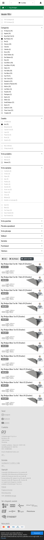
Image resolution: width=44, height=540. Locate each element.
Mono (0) (6, 207)
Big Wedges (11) (8, 39)
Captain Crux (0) (8, 129)
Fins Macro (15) (8, 73)
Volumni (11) (7, 162)
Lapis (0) (6, 132)
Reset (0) (6, 137)
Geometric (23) (8, 81)
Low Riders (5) (8, 89)
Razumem (37, 533)
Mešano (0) (7, 197)
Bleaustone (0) (8, 127)
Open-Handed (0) (8, 213)
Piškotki (4, 487)
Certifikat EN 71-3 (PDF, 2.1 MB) (11, 463)
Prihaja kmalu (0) (8, 148)
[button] (22, 154)
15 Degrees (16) (8, 31)
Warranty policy (6, 493)
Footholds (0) (7, 171)
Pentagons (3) (8, 94)
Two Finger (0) (8, 210)
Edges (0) (6, 176)
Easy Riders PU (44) (9, 65)
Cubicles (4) (7, 49)
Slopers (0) (7, 192)
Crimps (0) (7, 174)
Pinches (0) (7, 182)
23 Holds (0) (7, 122)
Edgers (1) (7, 68)
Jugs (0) (6, 179)
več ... (3, 455)
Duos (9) (6, 60)
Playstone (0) (7, 135)
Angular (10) (7, 33)
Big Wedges (13, 8)
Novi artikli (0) (8, 146)
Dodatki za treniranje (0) (10, 200)
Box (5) (6, 41)
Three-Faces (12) (8, 110)
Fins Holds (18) (8, 71)
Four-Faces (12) (8, 78)
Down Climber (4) (8, 55)
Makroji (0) (7, 160)
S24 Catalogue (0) (9, 22)
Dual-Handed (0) (8, 215)
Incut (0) (6, 205)
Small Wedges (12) (9, 102)
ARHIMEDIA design (10, 496)
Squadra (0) (7, 140)
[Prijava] (40, 3)
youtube (6, 423)
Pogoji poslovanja (7, 490)
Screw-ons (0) (8, 189)
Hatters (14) (7, 86)
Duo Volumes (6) (8, 57)
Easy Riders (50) (8, 63)
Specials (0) (7, 187)
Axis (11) (6, 124)
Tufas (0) (6, 195)
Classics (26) (7, 44)
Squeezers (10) (8, 108)
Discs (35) (7, 52)
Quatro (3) (7, 97)
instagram (7, 414)
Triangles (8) (7, 113)
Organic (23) (7, 92)
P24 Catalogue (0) (9, 19)
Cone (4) (6, 47)
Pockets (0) (7, 184)
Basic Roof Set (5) (9, 36)
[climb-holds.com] (3, 7)
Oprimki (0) (7, 157)
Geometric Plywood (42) (10, 84)
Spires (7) (6, 105)
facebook (7, 419)
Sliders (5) (7, 100)
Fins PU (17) (7, 76)
